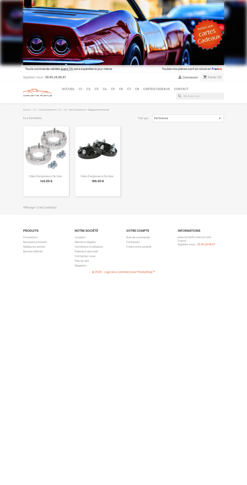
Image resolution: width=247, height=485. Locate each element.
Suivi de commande (138, 237)
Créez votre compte (138, 246)
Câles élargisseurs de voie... (46, 176)
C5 (113, 89)
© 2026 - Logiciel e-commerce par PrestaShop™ (123, 272)
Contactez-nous (85, 256)
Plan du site (82, 260)
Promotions (30, 237)
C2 (88, 89)
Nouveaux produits (35, 242)
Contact (181, 89)
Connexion (133, 242)
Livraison (80, 237)
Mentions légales (85, 242)
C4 (105, 89)
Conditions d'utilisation (89, 246)
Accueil (68, 89)
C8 (137, 89)
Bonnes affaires (33, 251)
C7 (129, 89)
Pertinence (188, 118)
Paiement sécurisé (86, 251)
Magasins (80, 265)
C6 (121, 89)
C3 (97, 89)
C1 (80, 89)
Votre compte (137, 231)
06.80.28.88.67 (55, 77)
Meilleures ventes (34, 246)
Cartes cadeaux (156, 89)
